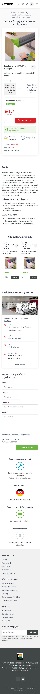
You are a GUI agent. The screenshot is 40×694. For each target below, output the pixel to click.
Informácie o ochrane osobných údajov (16, 435)
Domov (14, 13)
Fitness (4, 560)
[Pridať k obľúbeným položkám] (33, 67)
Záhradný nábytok (8, 573)
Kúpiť (15, 277)
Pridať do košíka (26, 120)
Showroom (6, 621)
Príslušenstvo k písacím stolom (22, 15)
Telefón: (5, 402)
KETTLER (14, 145)
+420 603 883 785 (14, 338)
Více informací (20, 365)
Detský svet (6, 570)
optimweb (23, 690)
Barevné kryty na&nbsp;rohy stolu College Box (32, 89)
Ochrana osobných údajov (11, 597)
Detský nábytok (25, 13)
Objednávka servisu (9, 587)
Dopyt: (4, 412)
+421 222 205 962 (13, 440)
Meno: (4, 383)
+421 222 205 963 (30, 668)
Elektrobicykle (7, 563)
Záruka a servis (7, 617)
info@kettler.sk (22, 671)
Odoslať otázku (27, 447)
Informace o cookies (9, 600)
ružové (20, 89)
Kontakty (5, 594)
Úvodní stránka (7, 611)
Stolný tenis (6, 567)
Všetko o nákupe (8, 584)
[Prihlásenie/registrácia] (27, 4)
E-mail (5, 393)
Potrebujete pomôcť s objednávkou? (17, 129)
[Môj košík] (32, 4)
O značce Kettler (8, 614)
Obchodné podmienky (9, 590)
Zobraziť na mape (14, 330)
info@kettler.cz (13, 347)
